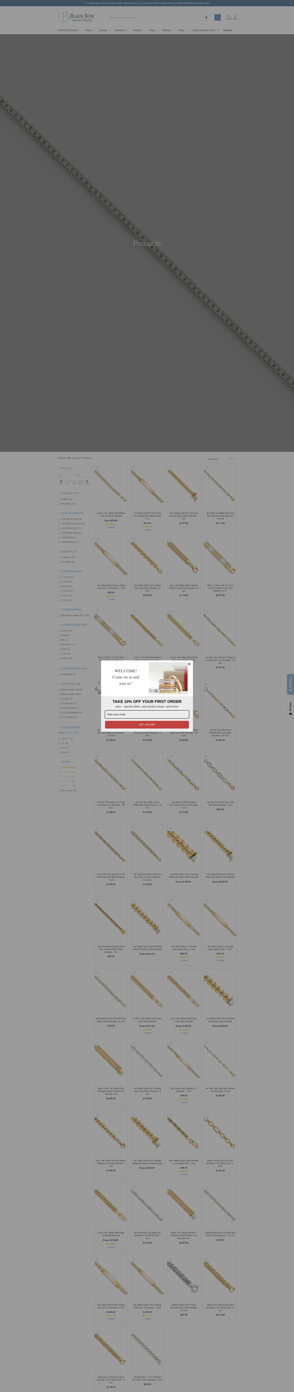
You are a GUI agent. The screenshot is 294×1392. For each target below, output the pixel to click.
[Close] (189, 664)
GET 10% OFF (147, 724)
